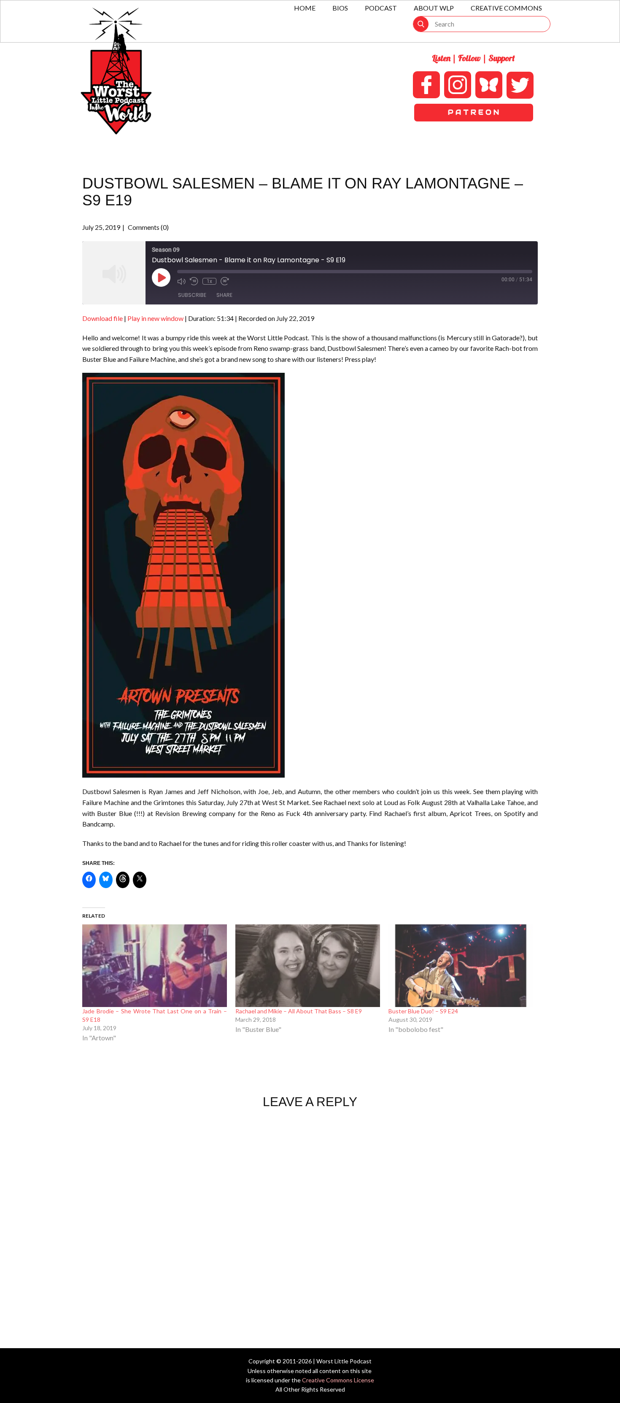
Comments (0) (148, 227)
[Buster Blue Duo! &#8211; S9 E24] (460, 965)
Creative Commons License (338, 1380)
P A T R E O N (473, 112)
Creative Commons (506, 8)
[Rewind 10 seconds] (194, 281)
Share (224, 295)
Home (304, 8)
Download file (102, 318)
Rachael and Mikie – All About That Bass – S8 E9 (298, 1011)
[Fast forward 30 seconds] (225, 281)
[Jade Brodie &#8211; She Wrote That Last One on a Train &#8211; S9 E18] (154, 965)
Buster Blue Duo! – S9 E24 (423, 1011)
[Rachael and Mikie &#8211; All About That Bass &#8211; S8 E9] (307, 965)
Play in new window (155, 318)
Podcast (381, 8)
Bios (340, 8)
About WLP (434, 8)
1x (209, 281)
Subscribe (192, 295)
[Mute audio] (181, 281)
